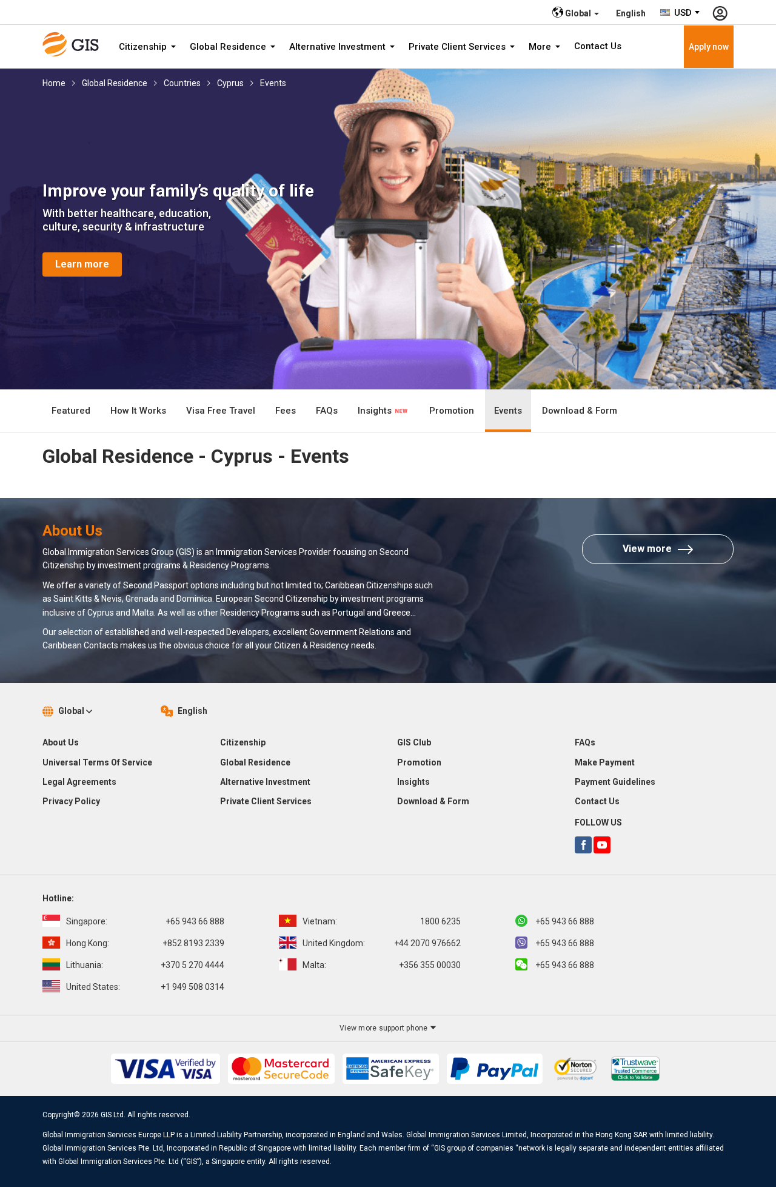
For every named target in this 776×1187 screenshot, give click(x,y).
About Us (60, 742)
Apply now (709, 47)
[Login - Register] (720, 12)
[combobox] (680, 13)
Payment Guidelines (615, 782)
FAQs (327, 410)
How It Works (138, 410)
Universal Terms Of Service (97, 762)
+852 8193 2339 (145, 943)
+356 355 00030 (382, 965)
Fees (285, 410)
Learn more (82, 264)
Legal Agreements (79, 782)
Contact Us (597, 46)
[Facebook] (583, 844)
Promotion (451, 410)
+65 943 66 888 (145, 921)
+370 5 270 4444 (145, 965)
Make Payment (605, 762)
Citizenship (144, 46)
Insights (376, 410)
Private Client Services (458, 46)
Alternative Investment (338, 46)
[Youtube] (602, 844)
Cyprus (230, 83)
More (541, 46)
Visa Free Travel (220, 410)
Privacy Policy (71, 801)
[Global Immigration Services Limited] (74, 44)
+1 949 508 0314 (145, 987)
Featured (71, 410)
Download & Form (579, 410)
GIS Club (414, 742)
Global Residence (229, 46)
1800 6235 (382, 921)
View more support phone (385, 1028)
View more (647, 548)
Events (273, 83)
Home (53, 83)
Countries (182, 83)
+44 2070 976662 (382, 943)
